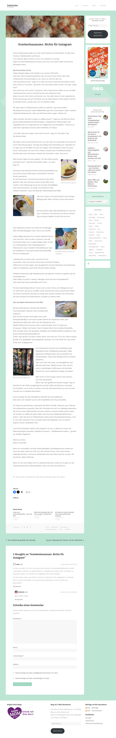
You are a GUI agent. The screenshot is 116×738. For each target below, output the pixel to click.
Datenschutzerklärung (93, 723)
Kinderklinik (54, 527)
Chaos (101, 214)
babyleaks (12, 5)
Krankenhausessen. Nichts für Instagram (45, 44)
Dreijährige (92, 217)
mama (105, 238)
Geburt (91, 226)
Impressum (89, 721)
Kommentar (17, 618)
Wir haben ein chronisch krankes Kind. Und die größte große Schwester (64, 514)
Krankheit (91, 235)
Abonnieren (57, 731)
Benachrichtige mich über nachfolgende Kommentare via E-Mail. (36, 673)
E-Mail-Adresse (18, 656)
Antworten (17, 586)
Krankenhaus (64, 527)
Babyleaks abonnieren (98, 34)
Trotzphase (99, 249)
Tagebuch (67, 529)
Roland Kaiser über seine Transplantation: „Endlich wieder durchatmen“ (95, 120)
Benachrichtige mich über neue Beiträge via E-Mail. (32, 678)
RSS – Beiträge (92, 708)
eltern (90, 220)
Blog (76, 5)
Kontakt (103, 5)
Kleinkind (91, 232)
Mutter (91, 241)
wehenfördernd (99, 252)
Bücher (85, 5)
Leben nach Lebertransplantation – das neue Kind (22, 514)
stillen (103, 246)
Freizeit (100, 223)
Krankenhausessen (51, 529)
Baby (95, 214)
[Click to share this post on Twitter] (24, 527)
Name (15, 647)
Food (47, 527)
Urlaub (91, 252)
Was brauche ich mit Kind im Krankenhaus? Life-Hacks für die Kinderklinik (95, 136)
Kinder (97, 226)
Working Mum (102, 255)
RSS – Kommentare (94, 711)
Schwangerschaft (93, 246)
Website (15, 664)
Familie (97, 220)
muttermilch (98, 241)
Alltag (90, 214)
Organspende (92, 243)
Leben (61, 529)
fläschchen (92, 223)
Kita (99, 229)
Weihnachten (92, 255)
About (94, 5)
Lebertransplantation (95, 238)
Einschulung (100, 217)
